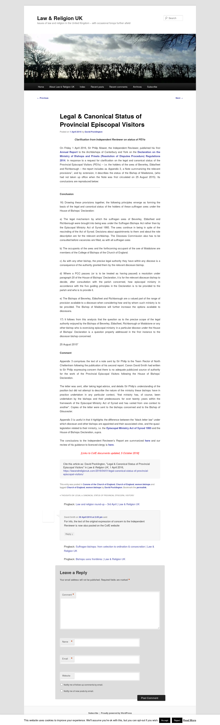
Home (41, 86)
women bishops (142, 484)
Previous (42, 97)
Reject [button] (177, 720)
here (147, 440)
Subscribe (152, 86)
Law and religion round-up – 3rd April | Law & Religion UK (108, 504)
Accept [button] (164, 720)
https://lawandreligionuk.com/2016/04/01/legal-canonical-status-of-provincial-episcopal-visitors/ (105, 472)
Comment (68, 594)
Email (67, 658)
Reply (69, 533)
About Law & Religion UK (61, 86)
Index (82, 86)
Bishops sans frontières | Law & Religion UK (100, 559)
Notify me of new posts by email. (79, 691)
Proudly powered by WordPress (116, 713)
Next (179, 97)
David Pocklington (93, 131)
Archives (137, 86)
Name (67, 641)
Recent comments (118, 86)
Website (66, 675)
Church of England (125, 484)
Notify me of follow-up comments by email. (83, 684)
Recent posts (97, 86)
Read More (189, 720)
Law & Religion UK (60, 18)
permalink (141, 487)
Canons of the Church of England (99, 484)
